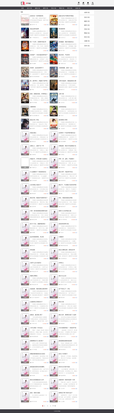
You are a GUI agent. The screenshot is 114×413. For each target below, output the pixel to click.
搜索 (93, 4)
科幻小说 (69, 8)
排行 (79, 4)
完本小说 (86, 45)
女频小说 (77, 8)
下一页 (54, 406)
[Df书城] (25, 3)
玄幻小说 (29, 8)
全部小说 (86, 12)
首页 (22, 8)
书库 (83, 4)
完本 (88, 4)
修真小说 (37, 8)
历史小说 (53, 8)
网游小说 (61, 8)
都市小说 (45, 8)
